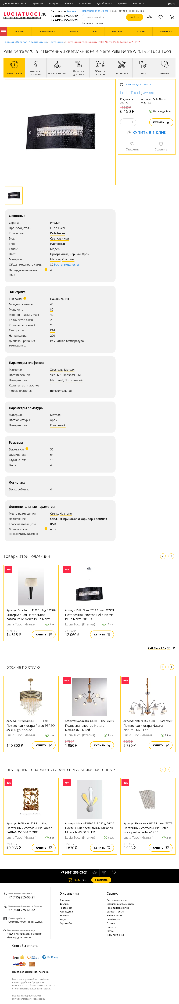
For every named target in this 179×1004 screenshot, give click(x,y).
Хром (86, 254)
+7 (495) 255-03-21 (64, 20)
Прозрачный (59, 254)
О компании (69, 893)
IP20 (53, 524)
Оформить (101, 880)
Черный (75, 254)
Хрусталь (68, 259)
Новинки (64, 915)
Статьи (110, 930)
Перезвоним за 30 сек (95, 10)
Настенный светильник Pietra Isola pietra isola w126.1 (145, 830)
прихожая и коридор (78, 519)
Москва (71, 11)
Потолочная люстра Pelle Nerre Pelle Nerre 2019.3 (89, 617)
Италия (55, 223)
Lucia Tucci (57, 228)
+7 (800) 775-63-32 (64, 16)
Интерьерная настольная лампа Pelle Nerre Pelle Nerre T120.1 (28, 619)
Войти (172, 3)
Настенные (56, 42)
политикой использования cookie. (32, 988)
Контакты (138, 3)
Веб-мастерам (114, 915)
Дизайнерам (104, 3)
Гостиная (100, 519)
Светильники (38, 42)
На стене (66, 514)
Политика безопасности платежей (30, 971)
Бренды (122, 3)
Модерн (55, 249)
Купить (158, 122)
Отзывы (68, 3)
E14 (52, 330)
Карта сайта (65, 923)
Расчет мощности (66, 265)
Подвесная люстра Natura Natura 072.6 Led (84, 727)
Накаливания (59, 299)
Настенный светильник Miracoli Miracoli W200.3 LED (89, 830)
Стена (54, 514)
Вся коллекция (159, 647)
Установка (85, 3)
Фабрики (64, 903)
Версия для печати (139, 84)
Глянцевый (58, 425)
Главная (9, 42)
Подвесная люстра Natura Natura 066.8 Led (143, 727)
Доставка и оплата (14, 3)
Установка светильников (120, 903)
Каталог (3, 31)
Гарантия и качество (118, 907)
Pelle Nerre (57, 233)
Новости (111, 927)
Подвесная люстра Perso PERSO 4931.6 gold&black (30, 727)
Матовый (56, 380)
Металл (55, 259)
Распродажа (66, 911)
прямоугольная (61, 391)
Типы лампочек (115, 934)
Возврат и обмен (116, 911)
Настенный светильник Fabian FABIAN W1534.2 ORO (29, 830)
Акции (62, 919)
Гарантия (37, 3)
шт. (77, 879)
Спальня (56, 519)
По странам (65, 907)
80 (51, 309)
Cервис (112, 893)
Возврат (53, 3)
